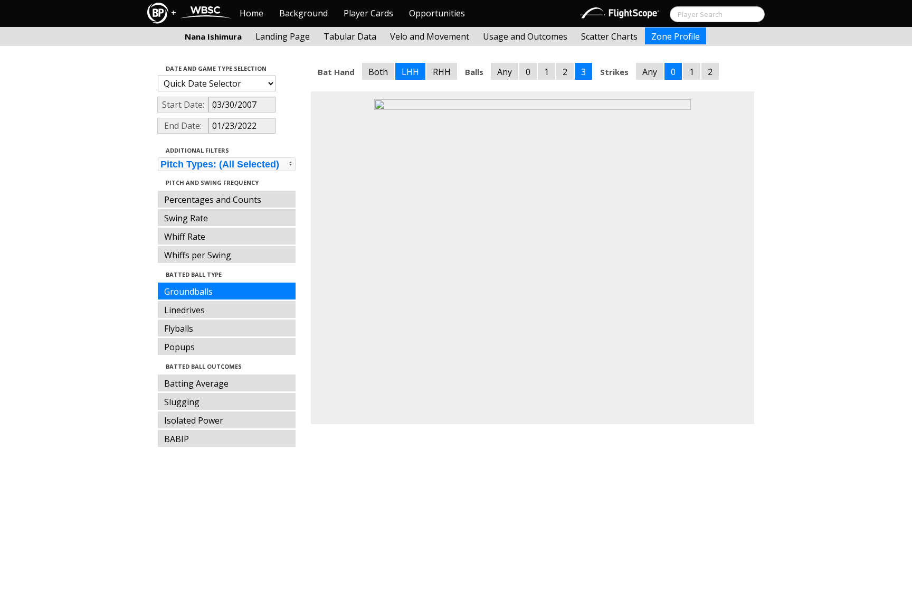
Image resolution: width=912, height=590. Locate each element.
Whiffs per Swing (197, 255)
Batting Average (196, 383)
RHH (442, 72)
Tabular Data (350, 36)
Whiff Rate (184, 236)
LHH (410, 72)
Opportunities (437, 13)
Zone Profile (675, 36)
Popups (179, 347)
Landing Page (282, 36)
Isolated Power (193, 420)
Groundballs (188, 291)
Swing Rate (186, 218)
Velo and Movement (429, 36)
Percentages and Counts (212, 199)
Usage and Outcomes (525, 36)
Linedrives (184, 310)
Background (303, 13)
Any (504, 72)
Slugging (182, 402)
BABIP (176, 439)
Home (251, 13)
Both (378, 72)
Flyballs (178, 328)
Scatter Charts (609, 36)
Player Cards (368, 13)
